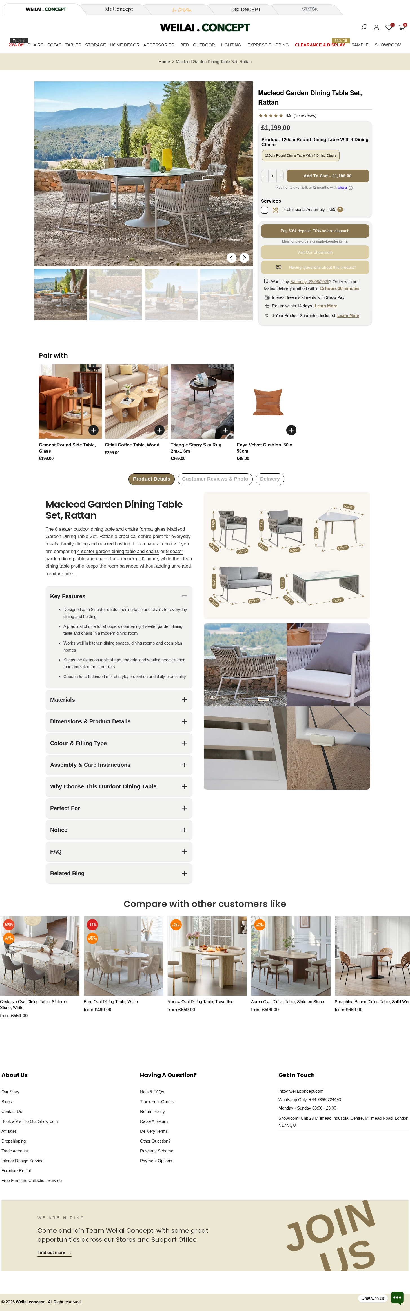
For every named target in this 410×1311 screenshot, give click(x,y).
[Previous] (232, 258)
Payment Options (156, 1160)
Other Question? (155, 1141)
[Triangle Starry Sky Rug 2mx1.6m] (202, 401)
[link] (287, 115)
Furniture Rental (16, 1170)
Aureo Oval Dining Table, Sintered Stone (287, 1001)
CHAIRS (35, 45)
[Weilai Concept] (46, 9)
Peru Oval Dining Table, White (111, 1001)
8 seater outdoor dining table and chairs (96, 529)
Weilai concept (31, 1302)
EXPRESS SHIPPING (268, 45)
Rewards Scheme (156, 1150)
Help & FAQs (152, 1091)
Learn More (326, 305)
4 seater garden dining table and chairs (118, 551)
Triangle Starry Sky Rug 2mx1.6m (196, 448)
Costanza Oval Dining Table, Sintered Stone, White (33, 1004)
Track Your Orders (157, 1101)
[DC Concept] (242, 9)
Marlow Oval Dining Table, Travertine (200, 1001)
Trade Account (14, 1150)
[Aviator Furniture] (306, 9)
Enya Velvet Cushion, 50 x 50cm (264, 448)
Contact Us (11, 1111)
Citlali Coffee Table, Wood (132, 445)
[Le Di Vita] (179, 9)
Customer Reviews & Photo (215, 479)
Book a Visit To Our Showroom (29, 1121)
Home (164, 61)
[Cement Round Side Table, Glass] (70, 401)
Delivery (270, 479)
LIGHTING (231, 45)
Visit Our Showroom (315, 252)
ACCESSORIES (158, 45)
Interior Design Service (22, 1160)
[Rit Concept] (115, 9)
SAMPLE (360, 45)
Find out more (54, 1252)
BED (184, 45)
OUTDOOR (204, 45)
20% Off (16, 43)
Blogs (6, 1101)
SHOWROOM (388, 45)
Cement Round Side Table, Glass (67, 448)
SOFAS (54, 45)
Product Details (151, 479)
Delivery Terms (154, 1131)
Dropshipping (13, 1141)
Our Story (10, 1091)
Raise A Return (154, 1121)
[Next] (244, 258)
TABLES (73, 45)
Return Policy (152, 1111)
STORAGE (95, 45)
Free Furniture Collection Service (31, 1180)
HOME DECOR (124, 45)
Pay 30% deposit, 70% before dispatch (315, 230)
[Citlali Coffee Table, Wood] (136, 401)
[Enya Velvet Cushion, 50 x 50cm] (268, 401)
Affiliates (9, 1131)
